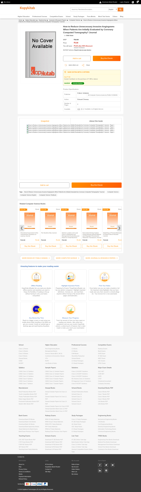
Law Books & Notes (51, 363)
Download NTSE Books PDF (53, 444)
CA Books (74, 348)
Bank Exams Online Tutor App (80, 442)
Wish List (74, 471)
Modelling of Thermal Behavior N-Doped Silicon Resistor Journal (112, 234)
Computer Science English (28, 195)
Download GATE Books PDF (53, 447)
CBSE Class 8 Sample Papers (54, 381)
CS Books (75, 351)
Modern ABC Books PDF (26, 404)
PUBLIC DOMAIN (83, 93)
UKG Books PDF (103, 404)
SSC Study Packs (77, 426)
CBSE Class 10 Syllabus (26, 376)
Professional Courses (39, 16)
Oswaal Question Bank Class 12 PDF (56, 409)
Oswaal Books (23, 358)
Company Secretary (104, 383)
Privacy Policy (23, 469)
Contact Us (21, 457)
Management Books (51, 351)
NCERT (21, 363)
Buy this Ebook (30, 246)
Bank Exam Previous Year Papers (29, 431)
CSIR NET (101, 374)
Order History (76, 469)
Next (119, 228)
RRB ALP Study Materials (52, 429)
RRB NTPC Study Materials (53, 424)
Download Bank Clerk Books (27, 422)
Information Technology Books (107, 429)
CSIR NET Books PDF (25, 444)
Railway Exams (102, 348)
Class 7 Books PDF (104, 394)
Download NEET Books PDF (53, 442)
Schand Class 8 (76, 404)
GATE (99, 376)
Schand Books (76, 358)
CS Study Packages (77, 363)
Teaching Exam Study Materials (28, 449)
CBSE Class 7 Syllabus (26, 383)
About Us (21, 464)
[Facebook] (100, 465)
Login (121, 2)
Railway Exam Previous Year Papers (56, 431)
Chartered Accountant (104, 381)
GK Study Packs (76, 424)
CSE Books (101, 422)
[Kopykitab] (27, 8)
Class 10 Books (23, 353)
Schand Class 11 (77, 396)
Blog (121, 16)
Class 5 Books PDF (104, 399)
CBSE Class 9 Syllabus (26, 379)
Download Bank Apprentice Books (29, 426)
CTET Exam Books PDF (26, 442)
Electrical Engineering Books (106, 426)
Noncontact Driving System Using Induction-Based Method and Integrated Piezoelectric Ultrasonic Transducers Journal (92, 235)
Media (20, 474)
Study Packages (78, 16)
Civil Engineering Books (105, 424)
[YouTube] (112, 465)
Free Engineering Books (52, 348)
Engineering (42, 20)
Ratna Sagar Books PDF (26, 399)
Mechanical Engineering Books (107, 419)
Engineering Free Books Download (108, 439)
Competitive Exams (56, 16)
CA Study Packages (77, 361)
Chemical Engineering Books (107, 431)
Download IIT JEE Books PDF (54, 439)
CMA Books (75, 353)
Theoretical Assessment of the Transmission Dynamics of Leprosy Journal (29, 234)
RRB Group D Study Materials (54, 422)
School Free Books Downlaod (107, 447)
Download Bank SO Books (27, 424)
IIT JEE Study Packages (79, 422)
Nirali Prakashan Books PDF (27, 392)
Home (20, 20)
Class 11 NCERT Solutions (80, 374)
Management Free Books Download (109, 444)
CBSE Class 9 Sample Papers (54, 379)
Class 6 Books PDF (104, 396)
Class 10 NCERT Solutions (80, 376)
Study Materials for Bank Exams (28, 429)
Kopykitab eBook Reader (52, 467)
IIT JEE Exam (102, 356)
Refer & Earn (75, 464)
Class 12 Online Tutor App (79, 444)
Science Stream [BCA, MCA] (53, 353)
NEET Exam (101, 358)
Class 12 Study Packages (79, 419)
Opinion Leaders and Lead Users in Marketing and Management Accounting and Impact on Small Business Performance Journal (70, 236)
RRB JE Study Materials (52, 419)
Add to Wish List (73, 65)
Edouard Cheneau (83, 99)
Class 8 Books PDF (104, 392)
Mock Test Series (104, 16)
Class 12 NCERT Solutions (80, 371)
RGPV (47, 361)
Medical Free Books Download (107, 442)
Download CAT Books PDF (53, 449)
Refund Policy (23, 479)
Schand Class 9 (76, 401)
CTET (99, 379)
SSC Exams (101, 361)
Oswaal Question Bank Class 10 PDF (56, 411)
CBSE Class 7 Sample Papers (54, 383)
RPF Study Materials (51, 426)
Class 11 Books (23, 351)
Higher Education (24, 16)
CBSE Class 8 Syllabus (26, 381)
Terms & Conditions (24, 471)
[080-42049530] (133, 2)
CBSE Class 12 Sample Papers (54, 371)
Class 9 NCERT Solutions (79, 383)
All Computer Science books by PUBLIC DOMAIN (102, 95)
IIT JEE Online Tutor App (79, 439)
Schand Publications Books (80, 392)
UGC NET (101, 371)
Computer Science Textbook (47, 195)
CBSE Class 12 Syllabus (26, 371)
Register (126, 2)
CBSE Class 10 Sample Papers (54, 376)
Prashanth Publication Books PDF (29, 401)
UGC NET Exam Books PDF (27, 439)
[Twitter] (106, 465)
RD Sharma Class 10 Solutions (81, 379)
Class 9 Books (23, 356)
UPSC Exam (102, 363)
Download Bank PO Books (27, 419)
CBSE (20, 361)
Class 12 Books (23, 348)
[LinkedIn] (100, 471)
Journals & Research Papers (57, 20)
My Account (75, 467)
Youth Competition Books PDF (28, 394)
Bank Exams (102, 351)
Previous (21, 228)
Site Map (47, 471)
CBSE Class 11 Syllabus (26, 374)
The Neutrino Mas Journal (49, 233)
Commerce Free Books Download (108, 449)
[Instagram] (106, 471)
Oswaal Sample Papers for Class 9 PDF (57, 406)
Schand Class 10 (77, 399)
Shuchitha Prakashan (78, 356)
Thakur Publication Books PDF (28, 396)
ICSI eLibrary (49, 464)
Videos (115, 16)
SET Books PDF (23, 447)
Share (88, 65)
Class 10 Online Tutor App (79, 447)
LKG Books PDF (103, 401)
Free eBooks (91, 16)
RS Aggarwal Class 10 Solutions (81, 381)
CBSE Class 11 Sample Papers (54, 374)
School (68, 16)
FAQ (20, 467)
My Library (75, 474)
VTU (46, 358)
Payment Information (25, 476)
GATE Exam (101, 353)
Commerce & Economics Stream (55, 356)
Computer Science (74, 20)
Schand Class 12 (77, 394)
